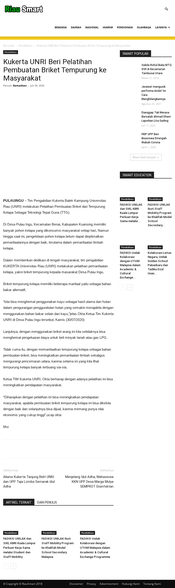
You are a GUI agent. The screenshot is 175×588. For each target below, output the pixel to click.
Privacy (91, 584)
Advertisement (109, 584)
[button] (166, 9)
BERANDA (61, 27)
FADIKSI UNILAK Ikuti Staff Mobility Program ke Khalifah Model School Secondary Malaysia (57, 548)
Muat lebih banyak (144, 157)
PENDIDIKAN (125, 27)
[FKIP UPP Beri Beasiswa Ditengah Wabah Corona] (129, 138)
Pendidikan (25, 45)
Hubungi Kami (131, 584)
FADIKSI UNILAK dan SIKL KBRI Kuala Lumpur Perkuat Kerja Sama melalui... (131, 213)
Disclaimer (76, 584)
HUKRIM (108, 27)
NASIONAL (92, 27)
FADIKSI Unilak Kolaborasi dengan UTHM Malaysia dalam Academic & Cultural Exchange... (130, 265)
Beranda (8, 45)
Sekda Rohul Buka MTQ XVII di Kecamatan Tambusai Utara (157, 69)
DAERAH (76, 27)
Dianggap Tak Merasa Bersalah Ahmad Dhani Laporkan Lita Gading (156, 116)
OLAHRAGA (144, 27)
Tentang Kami (152, 584)
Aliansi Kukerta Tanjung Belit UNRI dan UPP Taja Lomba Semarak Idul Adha (29, 481)
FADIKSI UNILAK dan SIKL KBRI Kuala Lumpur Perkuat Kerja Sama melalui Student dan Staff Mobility (19, 548)
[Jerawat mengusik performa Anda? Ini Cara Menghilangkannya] (129, 91)
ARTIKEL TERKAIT (19, 502)
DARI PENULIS (47, 502)
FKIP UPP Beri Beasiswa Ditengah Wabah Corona (154, 138)
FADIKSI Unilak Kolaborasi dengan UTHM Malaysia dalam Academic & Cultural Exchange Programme (95, 548)
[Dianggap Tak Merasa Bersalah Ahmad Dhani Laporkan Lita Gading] (129, 116)
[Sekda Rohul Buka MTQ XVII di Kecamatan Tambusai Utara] (129, 69)
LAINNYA (161, 27)
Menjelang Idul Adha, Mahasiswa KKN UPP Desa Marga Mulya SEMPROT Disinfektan (89, 481)
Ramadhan (20, 85)
